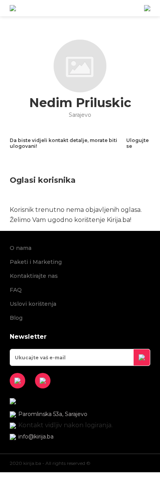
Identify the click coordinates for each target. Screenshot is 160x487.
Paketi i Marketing (36, 261)
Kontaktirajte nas (34, 275)
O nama (20, 247)
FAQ (16, 289)
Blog (16, 317)
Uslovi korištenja (33, 303)
